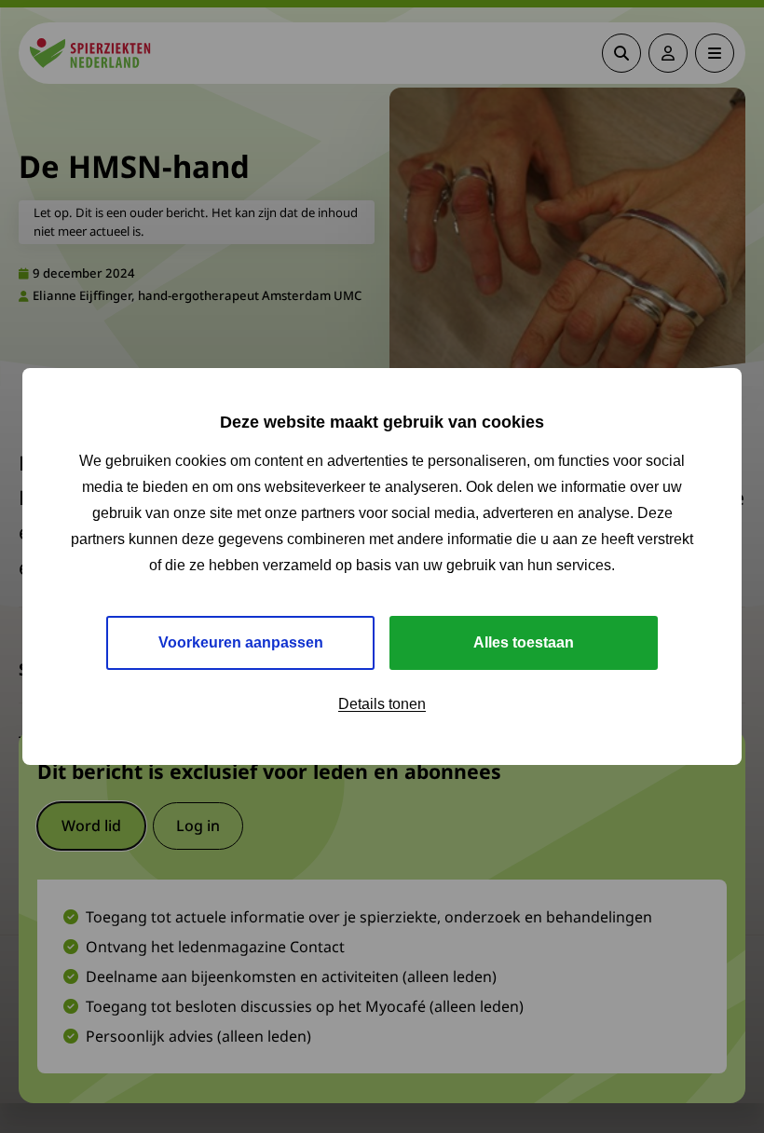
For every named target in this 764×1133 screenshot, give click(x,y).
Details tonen (382, 704)
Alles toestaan (523, 642)
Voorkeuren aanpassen (240, 642)
